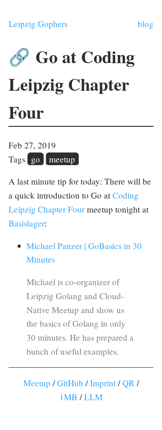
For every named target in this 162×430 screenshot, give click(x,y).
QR (128, 382)
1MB (68, 396)
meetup (62, 159)
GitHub (70, 382)
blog (145, 23)
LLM (93, 396)
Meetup (36, 382)
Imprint (103, 382)
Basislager (27, 223)
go (35, 159)
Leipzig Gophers (38, 23)
